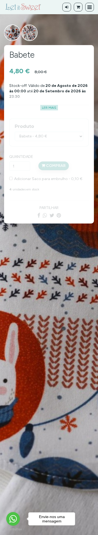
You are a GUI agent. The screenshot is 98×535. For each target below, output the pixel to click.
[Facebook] (38, 215)
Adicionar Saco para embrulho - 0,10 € (47, 179)
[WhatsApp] (45, 215)
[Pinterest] (59, 215)
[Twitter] (52, 215)
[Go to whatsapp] (13, 519)
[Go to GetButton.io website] (13, 529)
